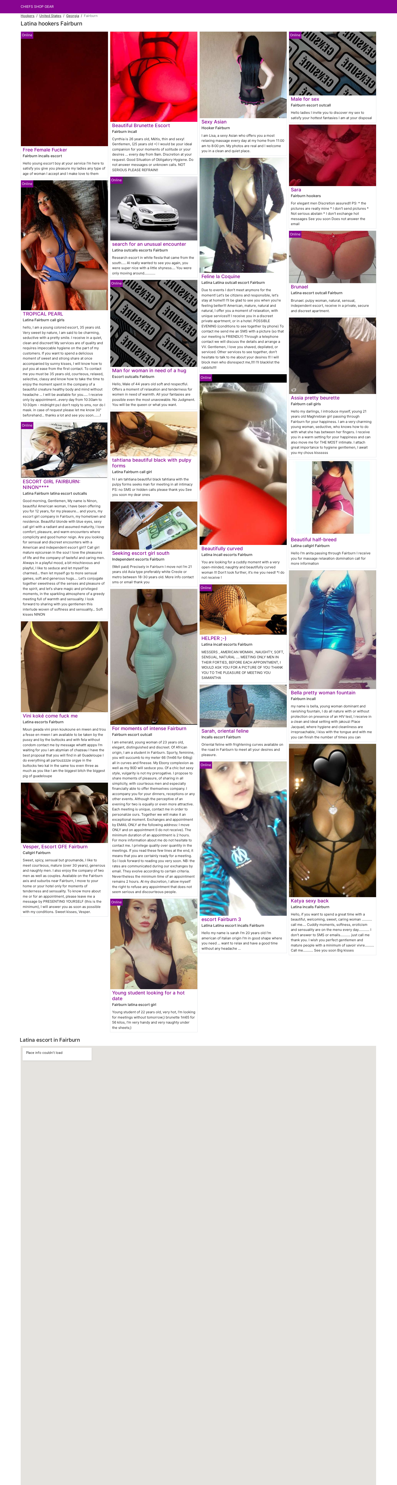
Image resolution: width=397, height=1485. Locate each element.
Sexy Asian (214, 122)
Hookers (27, 16)
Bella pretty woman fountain (323, 692)
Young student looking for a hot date (148, 995)
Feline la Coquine (220, 276)
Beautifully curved (222, 548)
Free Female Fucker (45, 150)
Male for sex (305, 99)
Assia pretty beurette (315, 398)
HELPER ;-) (214, 638)
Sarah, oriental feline (225, 731)
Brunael (299, 287)
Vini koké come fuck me (50, 716)
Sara (296, 190)
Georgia (72, 16)
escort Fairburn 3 (221, 919)
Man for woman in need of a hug (149, 370)
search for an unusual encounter (149, 244)
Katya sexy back (310, 901)
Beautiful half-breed (314, 539)
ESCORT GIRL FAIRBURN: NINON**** (51, 484)
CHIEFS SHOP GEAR (37, 6)
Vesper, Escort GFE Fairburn (55, 846)
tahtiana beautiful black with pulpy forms (151, 463)
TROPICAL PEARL (43, 314)
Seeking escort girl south (141, 553)
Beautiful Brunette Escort (141, 125)
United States (50, 16)
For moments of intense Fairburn (149, 728)
